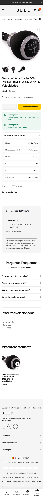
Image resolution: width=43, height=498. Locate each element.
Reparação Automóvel (12, 477)
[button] (6, 2)
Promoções (12, 473)
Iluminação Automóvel (27, 473)
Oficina (21, 485)
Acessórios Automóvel (21, 481)
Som (4, 481)
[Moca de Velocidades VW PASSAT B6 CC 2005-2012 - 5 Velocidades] (11, 362)
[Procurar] (35, 10)
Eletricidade (36, 481)
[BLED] (23, 10)
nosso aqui (27, 267)
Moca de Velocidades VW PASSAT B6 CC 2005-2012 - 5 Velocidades (10, 377)
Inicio (4, 19)
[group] (21, 45)
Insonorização (27, 477)
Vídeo (9, 481)
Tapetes (37, 477)
